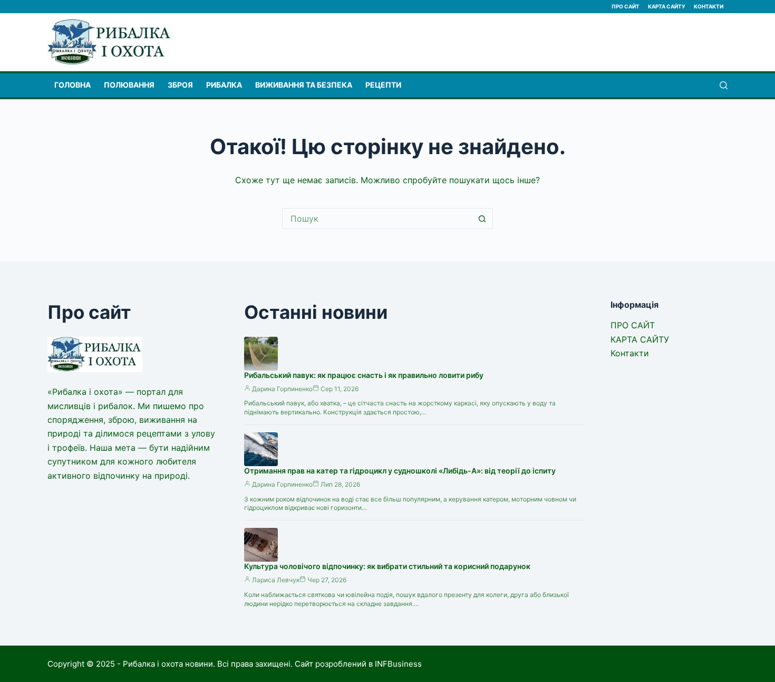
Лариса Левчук (275, 580)
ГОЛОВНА (72, 84)
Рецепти (383, 84)
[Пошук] (724, 85)
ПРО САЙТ (626, 6)
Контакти (708, 6)
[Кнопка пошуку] (482, 218)
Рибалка (224, 84)
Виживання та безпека (303, 84)
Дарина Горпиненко (282, 389)
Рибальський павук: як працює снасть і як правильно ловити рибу (363, 375)
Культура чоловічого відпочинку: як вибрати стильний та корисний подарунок (387, 566)
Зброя (180, 84)
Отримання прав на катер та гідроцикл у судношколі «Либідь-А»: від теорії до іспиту (400, 470)
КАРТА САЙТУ (666, 6)
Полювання (129, 84)
